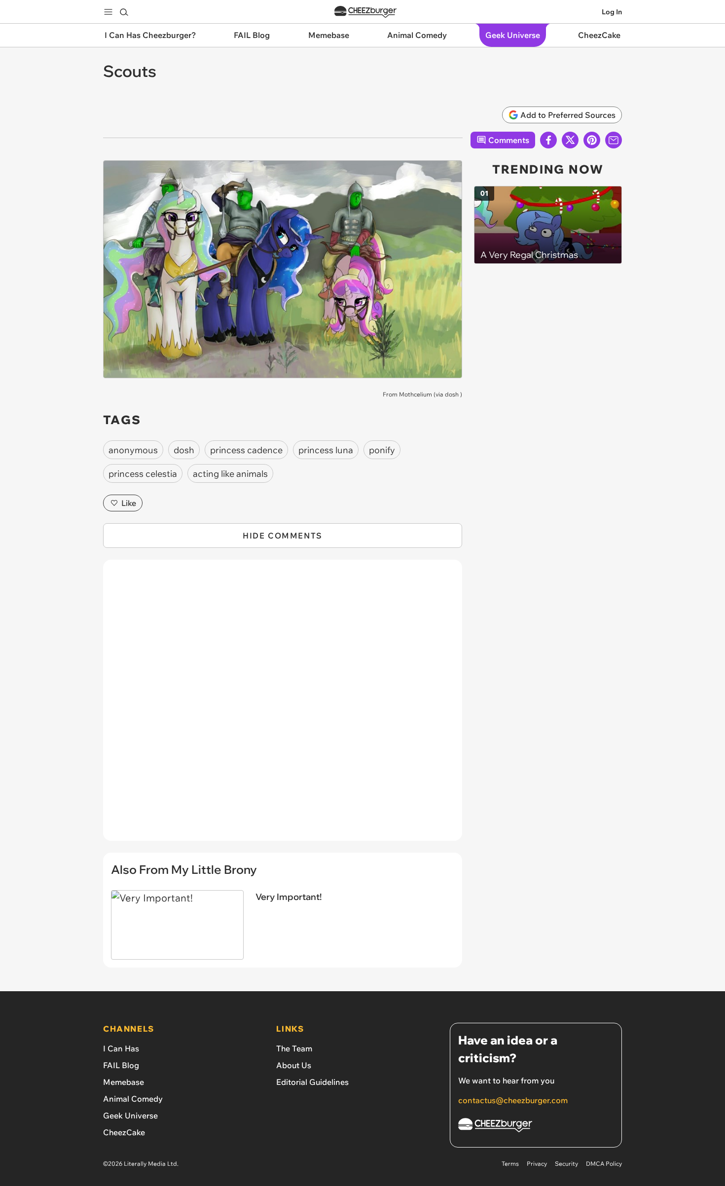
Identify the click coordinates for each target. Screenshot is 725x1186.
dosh (452, 394)
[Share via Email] (613, 140)
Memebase (123, 1082)
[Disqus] (282, 705)
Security (566, 1163)
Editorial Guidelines (312, 1082)
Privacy (537, 1163)
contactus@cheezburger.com (513, 1100)
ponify (382, 450)
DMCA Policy (604, 1163)
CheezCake (124, 1132)
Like (128, 503)
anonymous (133, 450)
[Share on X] (570, 140)
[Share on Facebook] (548, 140)
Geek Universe (130, 1115)
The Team (294, 1048)
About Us (293, 1065)
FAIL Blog (121, 1065)
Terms (510, 1163)
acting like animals (230, 473)
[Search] (124, 12)
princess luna (325, 450)
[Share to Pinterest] (591, 140)
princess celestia (143, 473)
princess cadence (246, 450)
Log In (612, 11)
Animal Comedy (133, 1099)
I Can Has (121, 1048)
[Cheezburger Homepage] (365, 12)
